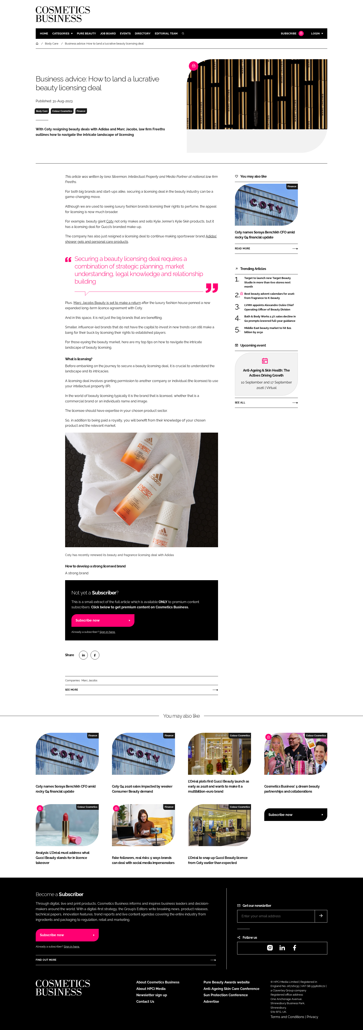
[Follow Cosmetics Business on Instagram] (270, 949)
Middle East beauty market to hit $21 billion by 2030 (267, 330)
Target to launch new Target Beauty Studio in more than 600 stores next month (267, 282)
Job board (108, 33)
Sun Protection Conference (226, 995)
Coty (110, 221)
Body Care (42, 111)
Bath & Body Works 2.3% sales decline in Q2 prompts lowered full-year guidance (270, 318)
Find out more (46, 959)
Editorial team (166, 33)
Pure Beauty (86, 33)
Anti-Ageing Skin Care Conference (231, 989)
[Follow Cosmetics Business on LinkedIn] (282, 949)
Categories (60, 33)
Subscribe (288, 33)
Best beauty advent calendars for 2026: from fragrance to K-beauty (269, 296)
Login (315, 33)
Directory (143, 33)
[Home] (37, 43)
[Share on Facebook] (95, 655)
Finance (81, 111)
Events (125, 33)
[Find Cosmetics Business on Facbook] (294, 949)
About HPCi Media (151, 989)
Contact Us (145, 1002)
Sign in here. (107, 631)
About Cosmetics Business (157, 982)
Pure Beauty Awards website (227, 982)
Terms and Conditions (287, 1017)
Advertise (211, 1002)
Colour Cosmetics (62, 111)
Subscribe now (88, 620)
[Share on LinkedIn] (83, 655)
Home (44, 33)
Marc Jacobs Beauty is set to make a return (107, 303)
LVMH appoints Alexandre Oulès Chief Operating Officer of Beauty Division (269, 307)
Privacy (312, 1017)
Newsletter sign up (151, 995)
